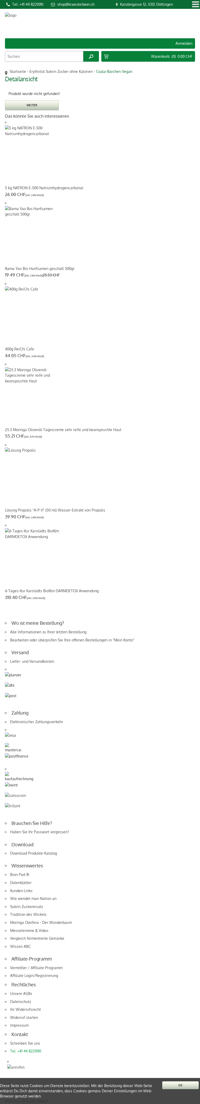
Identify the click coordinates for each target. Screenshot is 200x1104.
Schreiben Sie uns (25, 1043)
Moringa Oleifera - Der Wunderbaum (41, 922)
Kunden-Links (21, 890)
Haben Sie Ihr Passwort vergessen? (39, 832)
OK (180, 1085)
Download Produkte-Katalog (33, 853)
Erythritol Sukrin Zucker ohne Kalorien (61, 71)
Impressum (19, 1025)
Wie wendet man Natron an (33, 898)
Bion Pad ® (19, 874)
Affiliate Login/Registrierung (34, 975)
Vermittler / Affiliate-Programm (36, 968)
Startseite (18, 71)
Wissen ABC (20, 946)
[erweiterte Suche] (91, 56)
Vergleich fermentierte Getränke (37, 938)
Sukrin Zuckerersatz (26, 906)
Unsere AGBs (21, 993)
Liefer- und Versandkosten (32, 661)
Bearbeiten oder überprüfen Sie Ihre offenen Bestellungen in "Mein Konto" (72, 640)
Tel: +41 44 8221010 (27, 4)
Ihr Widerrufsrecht (25, 1009)
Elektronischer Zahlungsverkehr (36, 722)
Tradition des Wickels (28, 914)
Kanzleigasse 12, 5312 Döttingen (146, 4)
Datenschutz (20, 1001)
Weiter (32, 105)
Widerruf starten (24, 1017)
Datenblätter (21, 882)
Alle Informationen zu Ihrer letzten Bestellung (48, 632)
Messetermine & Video (29, 930)
